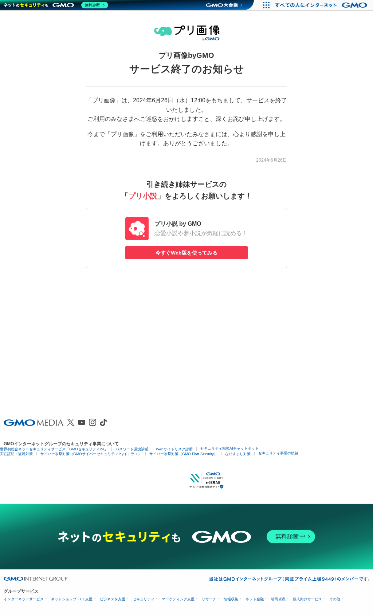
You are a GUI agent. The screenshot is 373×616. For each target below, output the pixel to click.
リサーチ (209, 599)
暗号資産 (278, 599)
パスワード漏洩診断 (131, 449)
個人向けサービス (307, 599)
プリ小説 (142, 196)
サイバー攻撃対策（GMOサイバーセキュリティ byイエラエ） (91, 454)
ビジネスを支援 (112, 599)
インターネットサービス (24, 599)
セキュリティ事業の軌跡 (278, 453)
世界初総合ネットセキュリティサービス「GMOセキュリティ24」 (54, 449)
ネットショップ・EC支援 (72, 599)
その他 (334, 599)
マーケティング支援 (178, 599)
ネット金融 (255, 599)
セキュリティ (143, 599)
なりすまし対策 (238, 454)
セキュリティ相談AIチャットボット (229, 448)
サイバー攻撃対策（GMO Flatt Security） (183, 454)
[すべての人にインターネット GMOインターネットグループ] (322, 5)
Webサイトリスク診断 (174, 449)
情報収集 (231, 599)
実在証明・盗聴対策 (16, 454)
